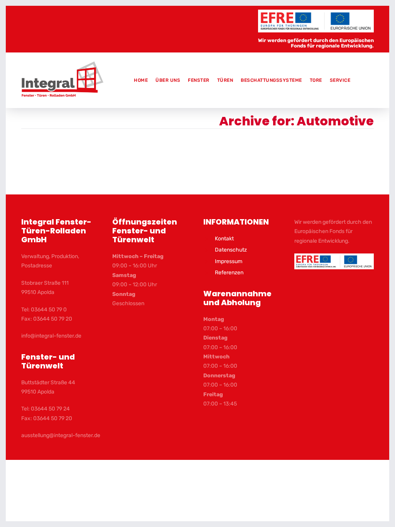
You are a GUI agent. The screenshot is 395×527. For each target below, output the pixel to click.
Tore (316, 80)
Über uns (167, 80)
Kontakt (224, 238)
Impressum (228, 261)
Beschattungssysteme (271, 80)
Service (340, 80)
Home (141, 80)
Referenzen (229, 272)
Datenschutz (231, 250)
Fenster (198, 80)
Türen (225, 80)
